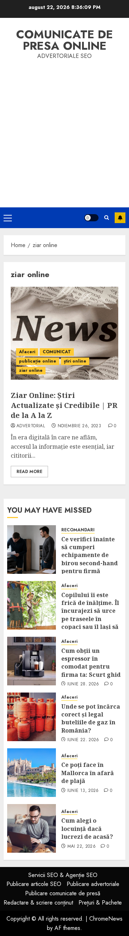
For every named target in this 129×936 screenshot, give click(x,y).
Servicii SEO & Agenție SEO (62, 875)
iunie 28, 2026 (83, 684)
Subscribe (120, 217)
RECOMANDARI (78, 530)
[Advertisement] (64, 128)
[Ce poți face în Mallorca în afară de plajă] (31, 772)
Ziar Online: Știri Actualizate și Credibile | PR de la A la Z (64, 405)
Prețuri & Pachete (100, 902)
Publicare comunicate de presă (62, 893)
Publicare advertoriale (93, 884)
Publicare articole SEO (33, 884)
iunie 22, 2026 (83, 740)
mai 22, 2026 (81, 846)
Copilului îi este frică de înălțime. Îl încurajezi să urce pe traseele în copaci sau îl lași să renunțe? (90, 615)
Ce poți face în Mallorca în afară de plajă (87, 773)
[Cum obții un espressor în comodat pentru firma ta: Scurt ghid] (31, 661)
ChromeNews (106, 919)
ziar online (31, 370)
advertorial (30, 426)
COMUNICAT (57, 352)
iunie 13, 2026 (83, 791)
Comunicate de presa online (64, 40)
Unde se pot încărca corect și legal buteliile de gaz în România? (90, 718)
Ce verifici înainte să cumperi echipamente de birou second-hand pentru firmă (89, 555)
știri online (75, 361)
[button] (8, 218)
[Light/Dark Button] (91, 217)
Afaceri (27, 352)
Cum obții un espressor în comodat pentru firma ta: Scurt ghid (91, 663)
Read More (29, 471)
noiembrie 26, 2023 (79, 426)
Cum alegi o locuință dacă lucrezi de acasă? (87, 829)
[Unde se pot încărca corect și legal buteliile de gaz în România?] (31, 717)
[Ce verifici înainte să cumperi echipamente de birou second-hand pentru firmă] (31, 549)
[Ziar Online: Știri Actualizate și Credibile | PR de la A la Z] (64, 333)
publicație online (37, 361)
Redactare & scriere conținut (38, 902)
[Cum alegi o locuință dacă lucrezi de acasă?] (31, 828)
